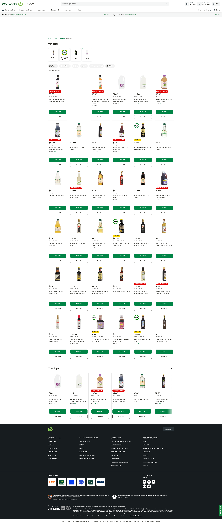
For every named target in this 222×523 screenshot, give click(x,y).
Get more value (55, 10)
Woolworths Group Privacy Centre (153, 448)
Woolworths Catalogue (118, 452)
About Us (145, 465)
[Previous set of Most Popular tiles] (167, 368)
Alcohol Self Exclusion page (136, 515)
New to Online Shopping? (87, 455)
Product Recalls (52, 452)
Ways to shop (69, 10)
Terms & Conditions (149, 521)
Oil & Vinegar (62, 38)
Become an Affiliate (148, 459)
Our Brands (146, 445)
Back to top (168, 429)
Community (146, 452)
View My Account (84, 441)
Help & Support (52, 441)
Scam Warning (52, 459)
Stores (218, 10)
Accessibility (158, 521)
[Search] (166, 4)
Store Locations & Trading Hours (121, 441)
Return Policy (52, 455)
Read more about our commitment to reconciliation (65, 499)
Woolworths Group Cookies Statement (119, 521)
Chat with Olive (220, 510)
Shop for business (203, 10)
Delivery (81, 448)
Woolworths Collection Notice (136, 521)
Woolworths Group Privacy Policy (100, 521)
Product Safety (52, 448)
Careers (145, 441)
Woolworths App (116, 465)
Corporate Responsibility (150, 462)
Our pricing (114, 455)
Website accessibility (123, 497)
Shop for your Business (86, 459)
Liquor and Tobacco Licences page (131, 513)
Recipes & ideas (41, 10)
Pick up (81, 445)
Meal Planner (115, 459)
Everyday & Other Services (34, 4)
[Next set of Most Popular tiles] (171, 368)
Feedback (51, 445)
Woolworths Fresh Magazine (119, 462)
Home (49, 38)
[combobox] (115, 4)
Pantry (55, 38)
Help (79, 10)
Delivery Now (83, 452)
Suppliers (145, 455)
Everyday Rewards (116, 445)
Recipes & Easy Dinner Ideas (119, 448)
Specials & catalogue (25, 10)
